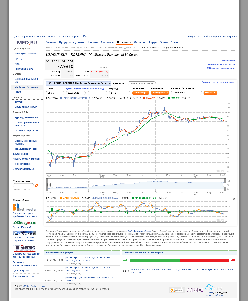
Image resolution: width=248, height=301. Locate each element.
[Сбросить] (57, 107)
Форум (152, 42)
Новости (92, 42)
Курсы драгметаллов (26, 117)
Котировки (124, 42)
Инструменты (160, 92)
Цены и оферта (21, 270)
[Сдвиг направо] (61, 107)
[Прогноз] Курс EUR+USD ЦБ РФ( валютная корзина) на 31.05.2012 (88, 259)
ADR (17, 64)
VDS (211, 292)
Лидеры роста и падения (26, 159)
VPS (207, 292)
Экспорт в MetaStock (24, 169)
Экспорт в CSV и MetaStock (221, 64)
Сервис (22, 227)
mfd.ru (49, 47)
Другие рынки (20, 154)
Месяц (85, 88)
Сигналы (139, 42)
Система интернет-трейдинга (25, 215)
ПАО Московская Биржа (139, 231)
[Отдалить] (65, 109)
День (69, 88)
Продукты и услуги (71, 42)
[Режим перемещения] (49, 105)
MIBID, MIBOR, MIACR (26, 107)
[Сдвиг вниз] (57, 111)
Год (102, 88)
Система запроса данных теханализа (26, 255)
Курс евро (46, 36)
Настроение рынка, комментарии (143, 252)
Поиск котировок (22, 164)
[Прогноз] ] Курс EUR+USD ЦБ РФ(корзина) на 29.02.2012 (89, 279)
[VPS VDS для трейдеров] (213, 287)
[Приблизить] (65, 105)
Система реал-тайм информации (24, 239)
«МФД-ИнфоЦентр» (34, 286)
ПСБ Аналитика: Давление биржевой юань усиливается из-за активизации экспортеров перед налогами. (182, 271)
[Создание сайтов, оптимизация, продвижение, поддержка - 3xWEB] (177, 290)
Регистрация (230, 36)
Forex (18, 92)
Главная (51, 42)
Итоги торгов (228, 60)
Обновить (210, 92)
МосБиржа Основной (26, 53)
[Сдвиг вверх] (57, 103)
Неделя (77, 88)
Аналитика (107, 42)
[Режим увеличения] (49, 109)
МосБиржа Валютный (26, 87)
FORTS (18, 59)
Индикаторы (140, 92)
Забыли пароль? (212, 36)
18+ (85, 36)
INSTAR (19, 102)
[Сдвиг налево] (53, 107)
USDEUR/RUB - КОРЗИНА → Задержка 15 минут (159, 47)
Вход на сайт (195, 36)
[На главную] (27, 44)
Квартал (94, 88)
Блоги (164, 42)
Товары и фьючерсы (26, 149)
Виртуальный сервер (215, 295)
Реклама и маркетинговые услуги (25, 264)
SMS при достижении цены (221, 68)
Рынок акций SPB (24, 69)
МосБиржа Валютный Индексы (114, 47)
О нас (174, 42)
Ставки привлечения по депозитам (27, 124)
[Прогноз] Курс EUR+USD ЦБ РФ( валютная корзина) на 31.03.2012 (88, 269)
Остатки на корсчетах (26, 130)
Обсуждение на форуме (59, 252)
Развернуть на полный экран (218, 82)
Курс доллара (24, 36)
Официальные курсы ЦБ (26, 80)
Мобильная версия (69, 36)
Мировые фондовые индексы (26, 142)
